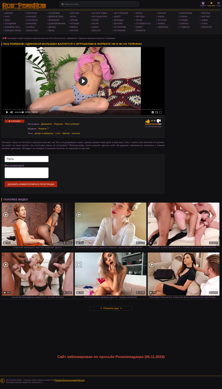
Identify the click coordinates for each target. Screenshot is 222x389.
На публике (120, 31)
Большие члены (13, 31)
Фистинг (205, 17)
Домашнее (53, 20)
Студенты (185, 27)
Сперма (183, 17)
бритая (66, 133)
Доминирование (57, 24)
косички (76, 133)
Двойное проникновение (57, 17)
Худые (204, 20)
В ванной (31, 17)
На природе (120, 27)
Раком (161, 17)
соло (57, 133)
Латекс (95, 20)
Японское (206, 27)
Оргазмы (140, 17)
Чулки (204, 24)
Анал (7, 17)
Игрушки (74, 24)
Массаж (96, 31)
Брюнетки (32, 13)
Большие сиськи (13, 27)
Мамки (95, 27)
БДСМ (7, 20)
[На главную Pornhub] (24, 6)
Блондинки (10, 24)
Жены (51, 31)
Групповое (54, 13)
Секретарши (186, 13)
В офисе (31, 27)
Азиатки (9, 13)
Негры (139, 13)
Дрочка (52, 27)
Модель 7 (43, 128)
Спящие (184, 20)
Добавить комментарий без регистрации (31, 184)
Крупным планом (101, 17)
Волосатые (32, 31)
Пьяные (162, 13)
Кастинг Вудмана (101, 13)
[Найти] (62, 4)
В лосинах (32, 20)
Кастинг (74, 31)
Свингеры (163, 27)
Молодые (119, 20)
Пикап (139, 27)
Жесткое (74, 13)
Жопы (73, 17)
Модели (203, 6)
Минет (117, 17)
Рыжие (161, 24)
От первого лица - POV (145, 24)
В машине (32, 24)
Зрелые (74, 20)
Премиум (140, 31)
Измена (74, 27)
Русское (162, 20)
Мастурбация (121, 13)
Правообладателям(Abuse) (69, 380)
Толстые (205, 13)
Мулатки (118, 24)
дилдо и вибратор (44, 133)
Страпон (184, 24)
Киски (95, 24)
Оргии (139, 20)
